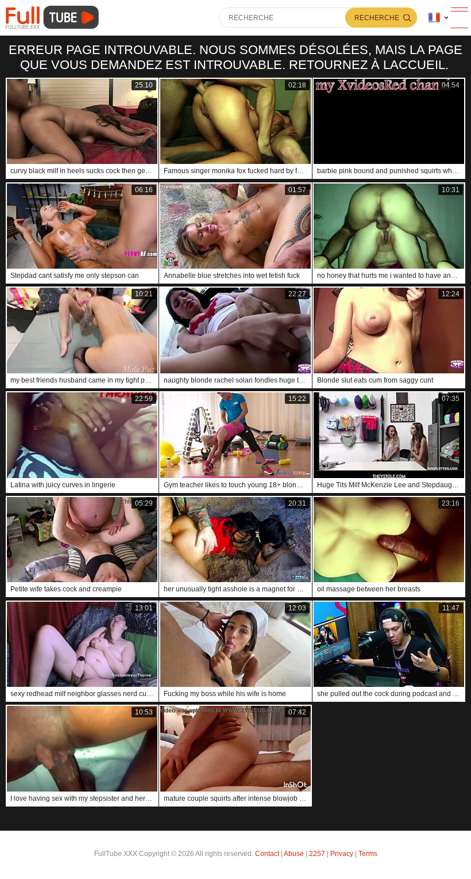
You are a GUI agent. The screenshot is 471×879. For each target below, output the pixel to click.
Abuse (294, 854)
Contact (267, 854)
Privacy (341, 854)
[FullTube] (54, 17)
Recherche (376, 18)
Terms (367, 854)
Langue (438, 18)
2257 (317, 854)
